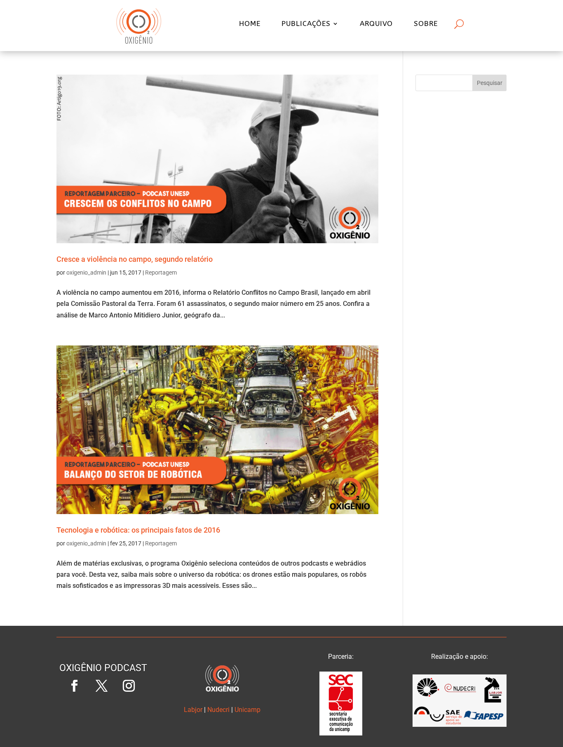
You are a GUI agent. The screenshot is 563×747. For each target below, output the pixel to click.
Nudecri (218, 710)
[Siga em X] (102, 686)
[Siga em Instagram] (129, 686)
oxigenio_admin (86, 272)
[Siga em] (103, 713)
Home (249, 24)
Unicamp (247, 710)
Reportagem (161, 272)
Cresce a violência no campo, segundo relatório (134, 259)
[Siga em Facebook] (75, 686)
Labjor (193, 710)
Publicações (306, 24)
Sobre (426, 24)
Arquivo (376, 24)
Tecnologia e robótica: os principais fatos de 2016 (138, 530)
